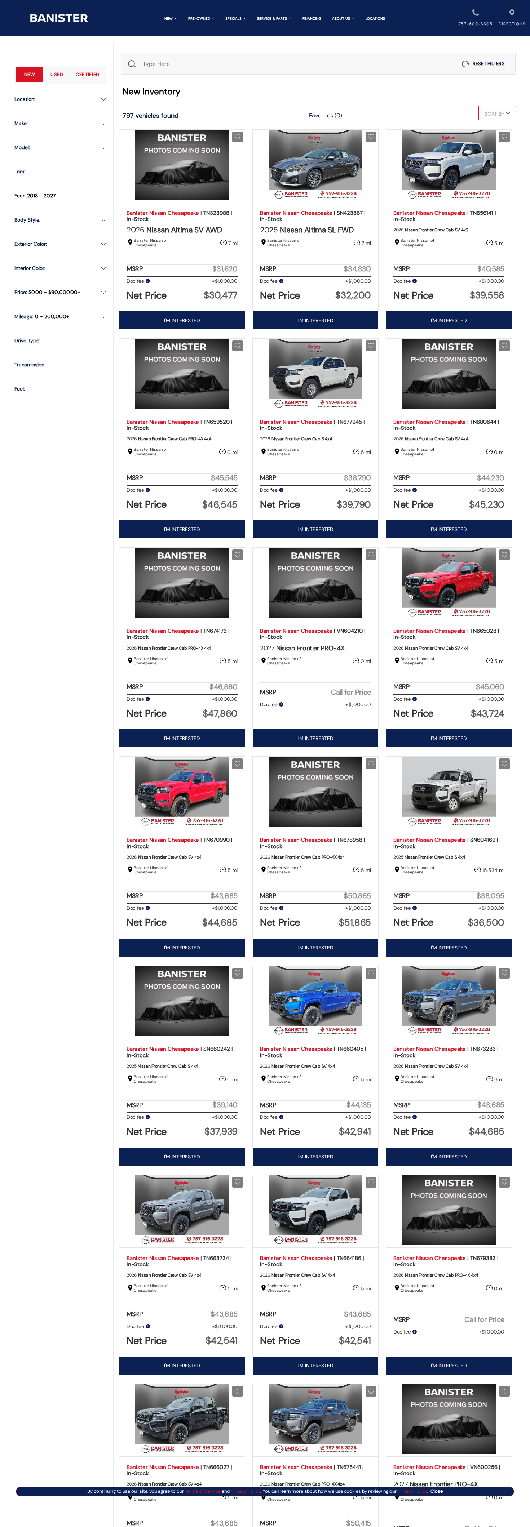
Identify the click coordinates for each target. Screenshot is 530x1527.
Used (56, 74)
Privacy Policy (245, 1491)
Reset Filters (489, 64)
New (29, 74)
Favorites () (325, 115)
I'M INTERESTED (182, 320)
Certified (88, 74)
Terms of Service (203, 1491)
